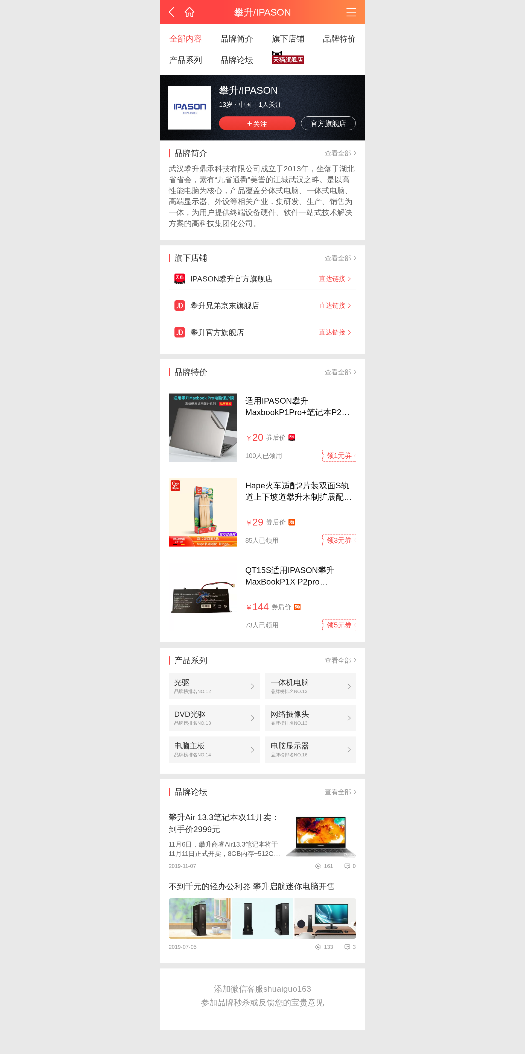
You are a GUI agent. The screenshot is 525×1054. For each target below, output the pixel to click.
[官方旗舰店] (288, 60)
